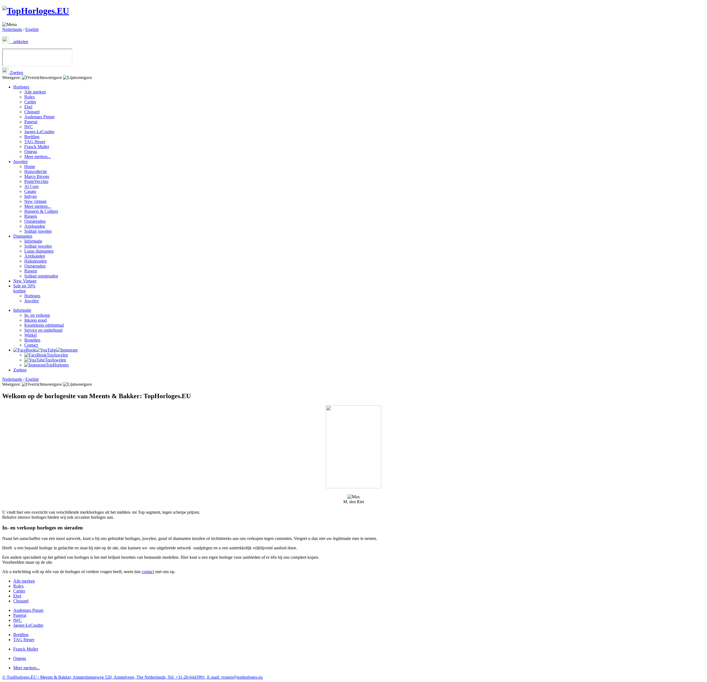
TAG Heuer (34, 141)
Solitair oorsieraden (41, 276)
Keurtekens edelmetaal (44, 325)
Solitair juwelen (38, 231)
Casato (30, 191)
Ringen (30, 216)
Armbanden (34, 226)
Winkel (30, 335)
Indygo (30, 196)
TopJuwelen (57, 355)
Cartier (30, 101)
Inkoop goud (35, 320)
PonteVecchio (36, 181)
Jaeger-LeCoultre (39, 131)
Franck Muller (36, 146)
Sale (24, 288)
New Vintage (24, 281)
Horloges (21, 87)
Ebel (28, 106)
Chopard (31, 111)
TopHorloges (57, 365)
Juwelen (20, 161)
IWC (28, 126)
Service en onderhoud (43, 330)
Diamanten (22, 236)
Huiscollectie (35, 171)
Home (29, 166)
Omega (30, 151)
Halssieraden (35, 261)
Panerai (30, 121)
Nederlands (12, 29)
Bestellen (32, 340)
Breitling (31, 136)
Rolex (29, 97)
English (32, 29)
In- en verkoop (37, 315)
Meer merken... (37, 156)
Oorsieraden (35, 221)
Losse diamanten (39, 251)
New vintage (35, 201)
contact (148, 571)
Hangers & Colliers (41, 211)
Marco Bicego (36, 176)
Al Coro (31, 186)
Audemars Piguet (39, 116)
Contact (31, 345)
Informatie (33, 241)
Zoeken (16, 72)
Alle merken (35, 92)
